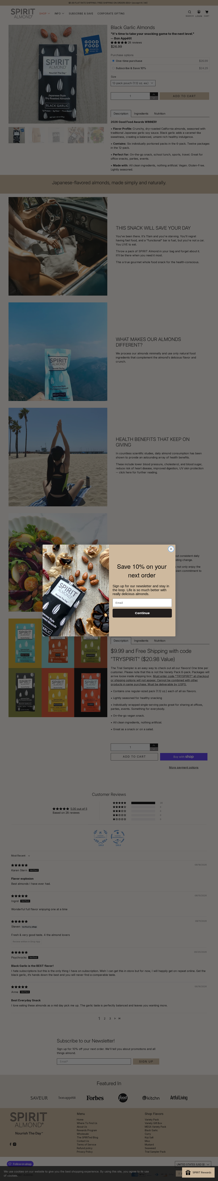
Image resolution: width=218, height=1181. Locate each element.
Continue (142, 613)
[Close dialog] (171, 549)
